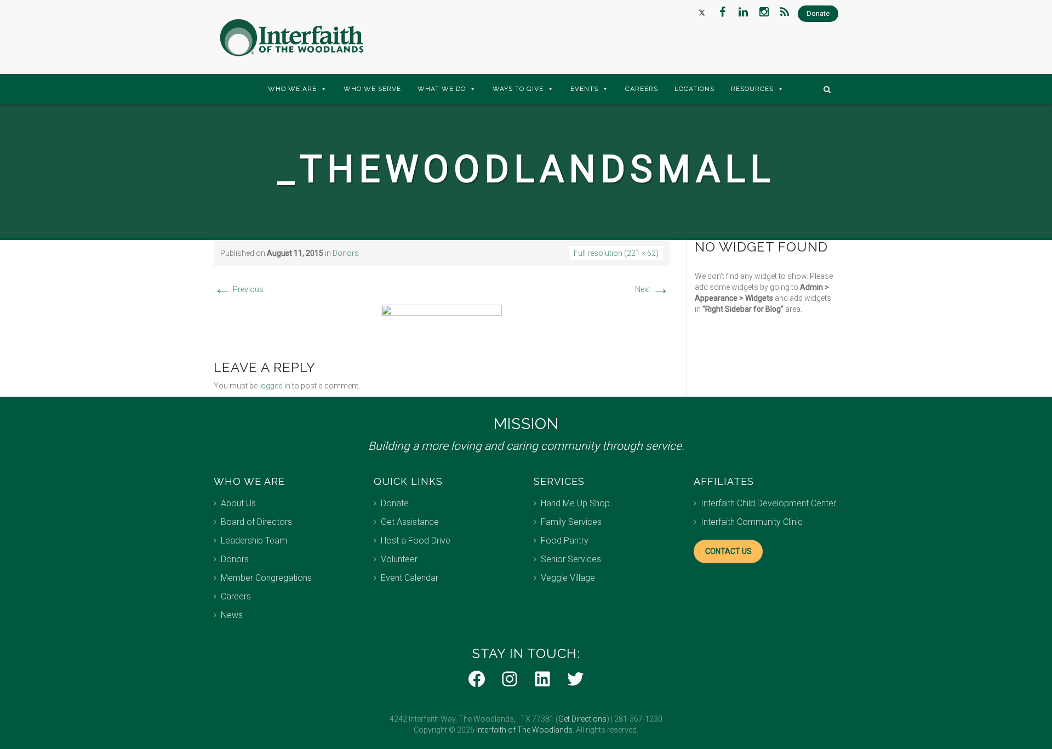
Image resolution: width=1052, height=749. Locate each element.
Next (652, 289)
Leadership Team (254, 540)
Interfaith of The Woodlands (524, 729)
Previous (239, 289)
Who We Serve (372, 89)
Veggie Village (568, 578)
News (232, 615)
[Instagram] (764, 12)
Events (584, 89)
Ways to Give (518, 89)
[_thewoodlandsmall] (441, 321)
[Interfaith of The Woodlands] (291, 37)
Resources (752, 89)
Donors (346, 253)
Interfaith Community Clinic (752, 522)
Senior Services (571, 559)
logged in (274, 385)
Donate (395, 503)
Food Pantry (564, 540)
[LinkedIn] (743, 12)
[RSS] (784, 12)
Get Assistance (410, 522)
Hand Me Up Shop (575, 503)
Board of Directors (256, 522)
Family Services (571, 522)
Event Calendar (409, 578)
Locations (694, 89)
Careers (641, 89)
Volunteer (399, 559)
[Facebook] (722, 12)
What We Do (442, 89)
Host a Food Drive (415, 540)
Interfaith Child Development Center (768, 503)
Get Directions (582, 718)
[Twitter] (701, 12)
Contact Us (728, 551)
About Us (238, 503)
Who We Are (292, 89)
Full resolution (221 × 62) (616, 253)
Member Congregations (266, 578)
